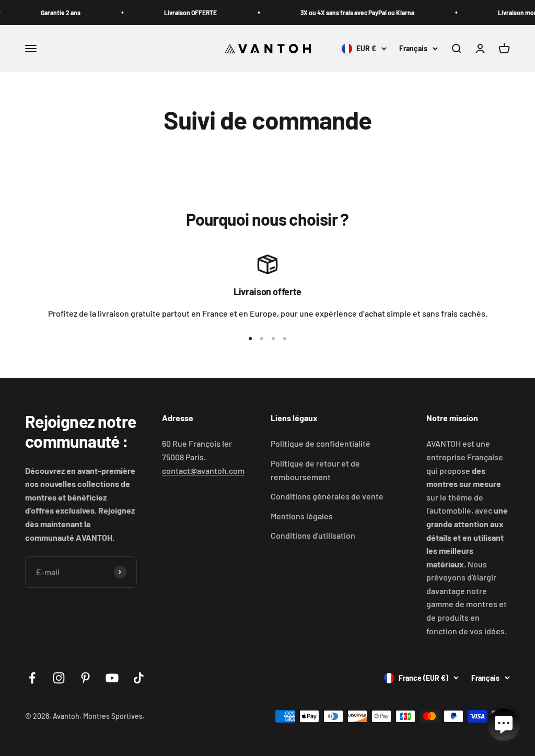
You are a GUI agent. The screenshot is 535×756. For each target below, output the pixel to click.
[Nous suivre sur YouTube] (112, 678)
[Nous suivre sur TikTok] (139, 678)
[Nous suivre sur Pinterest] (85, 678)
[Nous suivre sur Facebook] (32, 678)
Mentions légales (302, 516)
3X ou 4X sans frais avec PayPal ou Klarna (345, 12)
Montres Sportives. (114, 716)
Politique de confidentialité (320, 443)
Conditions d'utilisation (313, 535)
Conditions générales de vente (327, 496)
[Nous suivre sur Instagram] (59, 678)
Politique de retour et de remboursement (315, 470)
